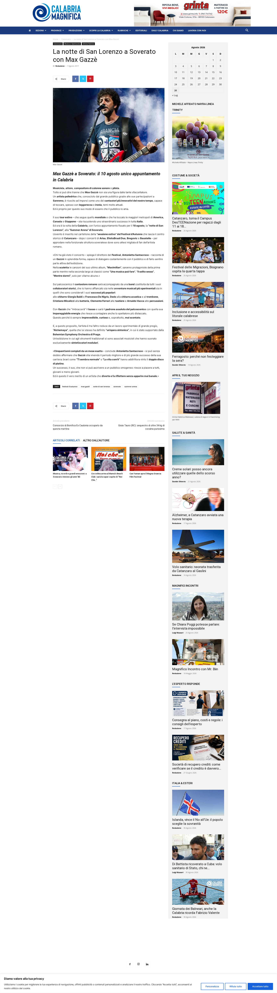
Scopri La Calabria (99, 30)
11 (183, 72)
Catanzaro (66, 39)
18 (183, 78)
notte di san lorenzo (101, 386)
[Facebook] (75, 79)
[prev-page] (55, 486)
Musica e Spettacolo (72, 44)
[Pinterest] (90, 79)
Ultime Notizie (88, 44)
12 (191, 72)
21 (206, 78)
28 (206, 84)
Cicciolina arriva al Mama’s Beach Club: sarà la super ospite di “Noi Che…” (107, 476)
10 (175, 72)
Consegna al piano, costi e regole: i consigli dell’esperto (197, 722)
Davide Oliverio (179, 365)
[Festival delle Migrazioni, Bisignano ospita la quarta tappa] (198, 250)
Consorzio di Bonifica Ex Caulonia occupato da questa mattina (78, 427)
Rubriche (123, 30)
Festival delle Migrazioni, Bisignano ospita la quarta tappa (197, 269)
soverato (117, 386)
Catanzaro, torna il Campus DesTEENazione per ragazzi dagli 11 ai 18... (196, 222)
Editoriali (141, 30)
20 (199, 78)
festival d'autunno (69, 386)
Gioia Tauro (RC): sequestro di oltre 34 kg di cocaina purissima (141, 427)
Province (56, 30)
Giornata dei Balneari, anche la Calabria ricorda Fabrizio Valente (196, 911)
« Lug (175, 95)
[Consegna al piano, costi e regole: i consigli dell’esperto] (198, 703)
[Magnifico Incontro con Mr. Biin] (198, 652)
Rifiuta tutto (236, 986)
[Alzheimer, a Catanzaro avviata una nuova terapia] (198, 499)
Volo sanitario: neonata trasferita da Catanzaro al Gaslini (196, 569)
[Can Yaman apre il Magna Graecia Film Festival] (147, 459)
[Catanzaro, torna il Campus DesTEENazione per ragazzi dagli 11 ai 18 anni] (198, 198)
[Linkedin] (147, 964)
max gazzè (85, 386)
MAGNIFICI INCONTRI (185, 585)
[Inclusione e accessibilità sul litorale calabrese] (198, 295)
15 (213, 72)
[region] (138, 983)
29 (213, 84)
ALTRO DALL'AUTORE (96, 440)
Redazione (60, 66)
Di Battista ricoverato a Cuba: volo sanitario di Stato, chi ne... (197, 866)
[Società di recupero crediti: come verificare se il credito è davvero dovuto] (198, 747)
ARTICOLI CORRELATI (66, 440)
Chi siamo (178, 30)
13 (199, 72)
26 (191, 84)
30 (220, 84)
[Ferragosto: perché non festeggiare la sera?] (198, 340)
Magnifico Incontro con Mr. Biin (195, 669)
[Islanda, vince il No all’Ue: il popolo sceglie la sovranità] (198, 803)
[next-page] (60, 486)
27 (199, 84)
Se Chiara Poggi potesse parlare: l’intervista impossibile (196, 626)
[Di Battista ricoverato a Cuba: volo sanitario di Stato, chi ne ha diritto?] (198, 847)
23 (220, 78)
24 (175, 84)
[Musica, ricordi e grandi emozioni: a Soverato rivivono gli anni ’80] (70, 459)
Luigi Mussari (177, 632)
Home (55, 39)
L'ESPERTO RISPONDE (186, 683)
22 (213, 78)
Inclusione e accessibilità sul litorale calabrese (193, 314)
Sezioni (40, 30)
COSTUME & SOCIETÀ (185, 175)
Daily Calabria (159, 30)
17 (175, 78)
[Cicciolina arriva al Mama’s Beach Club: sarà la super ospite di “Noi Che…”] (108, 459)
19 (191, 78)
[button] (247, 30)
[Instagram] (138, 964)
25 (183, 84)
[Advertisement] (138, 946)
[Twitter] (83, 79)
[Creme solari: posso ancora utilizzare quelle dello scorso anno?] (198, 452)
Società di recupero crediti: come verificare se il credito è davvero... (196, 766)
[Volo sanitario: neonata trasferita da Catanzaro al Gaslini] (198, 546)
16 (220, 72)
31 (175, 90)
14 (206, 72)
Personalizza (212, 986)
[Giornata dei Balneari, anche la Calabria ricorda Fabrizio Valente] (198, 892)
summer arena (130, 386)
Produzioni (75, 30)
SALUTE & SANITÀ (183, 432)
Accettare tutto (260, 986)
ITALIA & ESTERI (182, 783)
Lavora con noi (197, 30)
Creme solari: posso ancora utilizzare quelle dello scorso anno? (193, 473)
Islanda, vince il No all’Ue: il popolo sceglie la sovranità (197, 822)
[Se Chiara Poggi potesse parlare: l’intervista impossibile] (198, 606)
